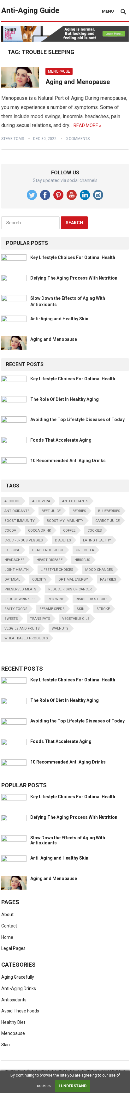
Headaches (14, 560)
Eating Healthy (97, 540)
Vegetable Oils (76, 619)
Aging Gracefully (17, 977)
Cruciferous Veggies (23, 540)
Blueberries (109, 511)
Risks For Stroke (91, 599)
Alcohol (12, 501)
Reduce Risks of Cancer (70, 589)
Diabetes (63, 540)
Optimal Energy (73, 579)
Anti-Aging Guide (30, 10)
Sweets (11, 619)
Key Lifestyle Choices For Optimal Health (72, 257)
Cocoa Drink (39, 530)
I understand (72, 1086)
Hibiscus (82, 560)
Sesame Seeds (52, 609)
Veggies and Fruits (22, 628)
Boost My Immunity (65, 521)
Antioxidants (17, 511)
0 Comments (78, 138)
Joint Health (16, 570)
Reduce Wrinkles (20, 599)
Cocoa (10, 530)
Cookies (94, 530)
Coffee (69, 530)
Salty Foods (15, 609)
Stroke (103, 609)
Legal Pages (13, 948)
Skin (81, 609)
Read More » (87, 125)
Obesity (39, 579)
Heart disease (49, 560)
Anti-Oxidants (75, 501)
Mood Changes (99, 570)
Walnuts (60, 628)
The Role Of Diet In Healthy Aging (64, 399)
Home (7, 937)
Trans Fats (40, 619)
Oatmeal (12, 579)
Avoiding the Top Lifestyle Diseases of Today (77, 419)
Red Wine (56, 599)
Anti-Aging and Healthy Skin (59, 318)
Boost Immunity (19, 521)
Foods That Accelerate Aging (61, 440)
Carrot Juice (107, 521)
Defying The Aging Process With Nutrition (73, 278)
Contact (9, 925)
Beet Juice (51, 511)
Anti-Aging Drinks (18, 988)
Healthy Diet (13, 1022)
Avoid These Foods (20, 1010)
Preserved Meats (20, 589)
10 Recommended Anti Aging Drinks (68, 460)
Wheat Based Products (26, 638)
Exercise (12, 550)
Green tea (85, 550)
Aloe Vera (41, 501)
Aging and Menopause (77, 82)
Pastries (108, 579)
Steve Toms (12, 138)
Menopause (59, 71)
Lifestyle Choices (57, 570)
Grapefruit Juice (48, 550)
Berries (79, 511)
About (7, 914)
